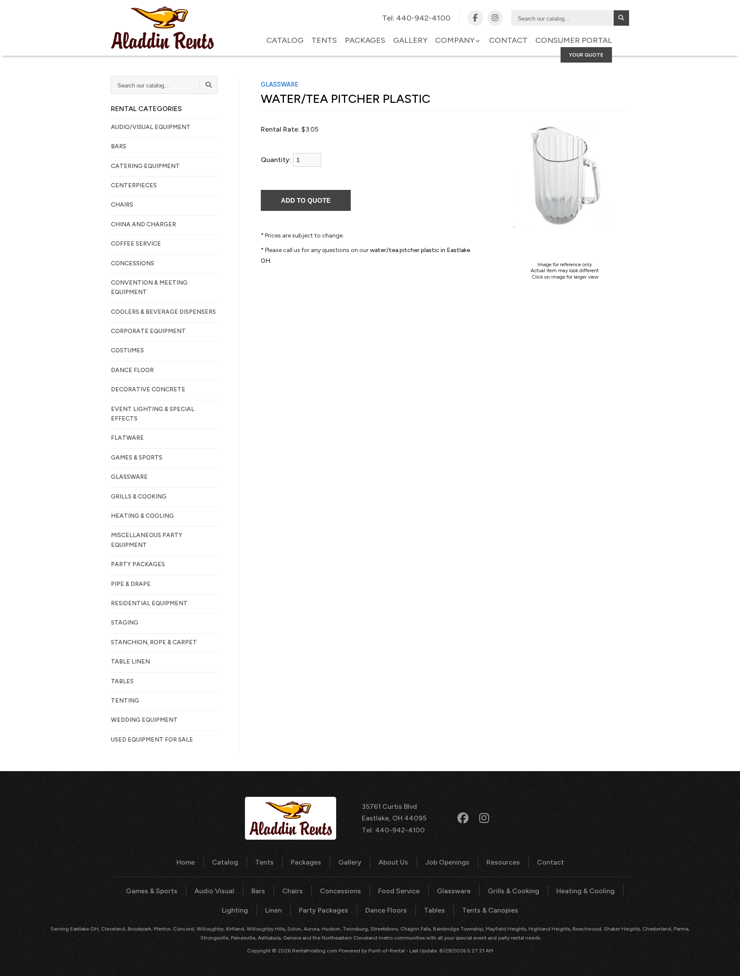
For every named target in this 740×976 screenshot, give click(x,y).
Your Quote (586, 55)
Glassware (454, 891)
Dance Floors (386, 910)
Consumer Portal (573, 40)
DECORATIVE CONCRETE (148, 389)
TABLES (122, 681)
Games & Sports (151, 891)
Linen (273, 910)
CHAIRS (122, 204)
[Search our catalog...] (621, 18)
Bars (258, 891)
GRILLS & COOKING (139, 496)
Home (185, 862)
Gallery (410, 40)
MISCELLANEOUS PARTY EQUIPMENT (146, 540)
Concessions (340, 891)
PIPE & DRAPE (131, 584)
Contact (508, 40)
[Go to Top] (723, 960)
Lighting (235, 910)
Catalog (285, 40)
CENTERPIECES (134, 185)
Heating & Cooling (585, 891)
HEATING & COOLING (142, 516)
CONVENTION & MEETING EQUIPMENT (149, 287)
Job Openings (447, 862)
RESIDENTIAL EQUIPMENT (149, 603)
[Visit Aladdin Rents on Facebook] (475, 18)
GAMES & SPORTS (136, 457)
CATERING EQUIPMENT (145, 166)
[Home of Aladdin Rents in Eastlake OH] (162, 27)
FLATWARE (127, 437)
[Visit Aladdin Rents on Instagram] (495, 18)
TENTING (125, 700)
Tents (324, 40)
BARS (118, 146)
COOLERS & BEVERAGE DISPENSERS (163, 311)
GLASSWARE (129, 476)
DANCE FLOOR (132, 370)
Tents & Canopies (490, 910)
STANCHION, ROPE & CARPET (154, 642)
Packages (365, 40)
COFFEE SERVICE (136, 243)
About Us (393, 862)
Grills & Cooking (513, 891)
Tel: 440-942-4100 (393, 830)
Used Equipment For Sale (152, 739)
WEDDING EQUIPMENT (144, 720)
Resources (503, 862)
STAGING (124, 622)
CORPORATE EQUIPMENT (148, 331)
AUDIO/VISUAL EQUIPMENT (151, 127)
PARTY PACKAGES (138, 564)
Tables (434, 910)
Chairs (292, 891)
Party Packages (323, 910)
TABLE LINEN (130, 661)
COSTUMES (127, 350)
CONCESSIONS (132, 263)
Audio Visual (214, 891)
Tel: (416, 18)
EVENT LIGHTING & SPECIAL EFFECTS (152, 413)
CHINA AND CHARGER (143, 224)
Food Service (399, 891)
